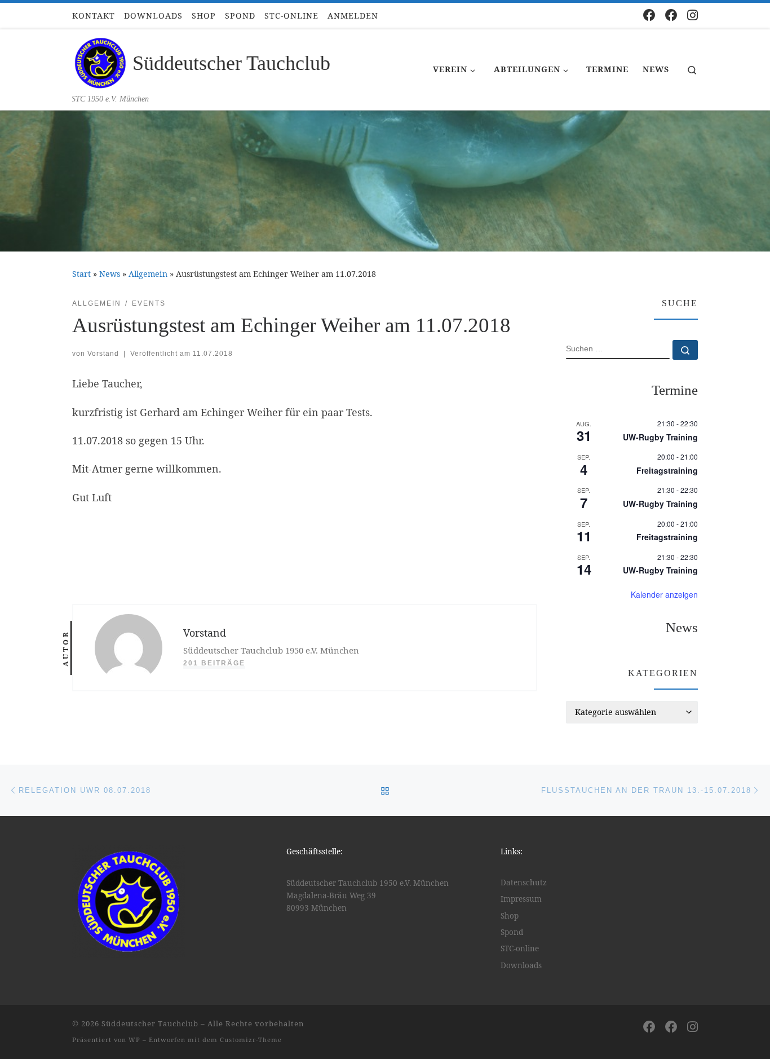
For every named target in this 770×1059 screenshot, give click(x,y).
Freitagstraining (667, 470)
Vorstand (103, 354)
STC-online (520, 948)
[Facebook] (649, 14)
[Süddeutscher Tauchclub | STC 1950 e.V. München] (100, 61)
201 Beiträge (214, 663)
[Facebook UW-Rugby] (671, 14)
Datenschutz (524, 882)
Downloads (521, 965)
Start (81, 273)
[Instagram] (692, 14)
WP (134, 1039)
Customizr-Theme (251, 1039)
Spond (512, 932)
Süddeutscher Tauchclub (149, 1023)
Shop (510, 916)
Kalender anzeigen (664, 594)
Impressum (521, 899)
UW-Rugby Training (660, 437)
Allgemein (148, 273)
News (109, 273)
